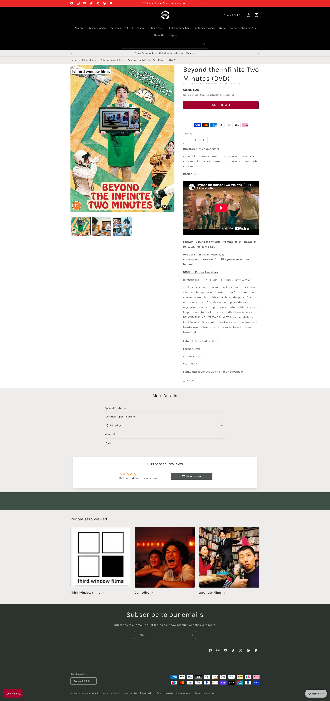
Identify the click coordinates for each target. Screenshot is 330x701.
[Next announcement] (201, 3)
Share (190, 380)
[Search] (204, 44)
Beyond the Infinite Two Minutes (217, 241)
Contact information (204, 693)
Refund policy (130, 693)
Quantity (187, 133)
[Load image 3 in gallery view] (122, 226)
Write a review (191, 476)
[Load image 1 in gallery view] (80, 226)
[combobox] (165, 45)
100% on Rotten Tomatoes (200, 272)
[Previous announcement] (128, 3)
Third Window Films (85, 593)
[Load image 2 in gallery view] (101, 226)
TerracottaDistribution (89, 693)
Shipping (204, 95)
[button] (221, 115)
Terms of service (165, 693)
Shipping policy (183, 693)
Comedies (142, 593)
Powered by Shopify (110, 693)
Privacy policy (147, 693)
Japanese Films (210, 593)
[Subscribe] (192, 635)
